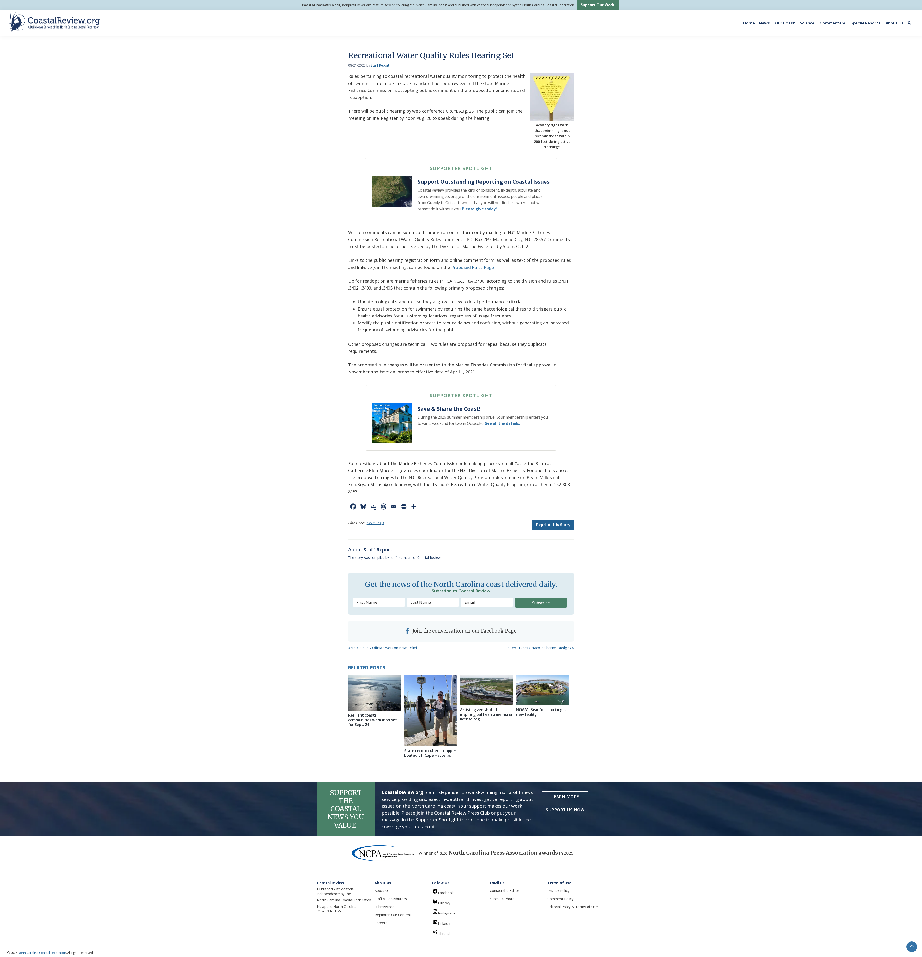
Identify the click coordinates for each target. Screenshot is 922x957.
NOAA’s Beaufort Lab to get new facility (541, 712)
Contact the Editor (504, 890)
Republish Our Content (393, 914)
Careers (381, 922)
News (764, 23)
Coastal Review (315, 5)
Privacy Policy (558, 890)
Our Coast (785, 23)
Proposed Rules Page (472, 267)
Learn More (565, 796)
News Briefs (375, 523)
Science (807, 23)
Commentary (832, 23)
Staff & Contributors (391, 898)
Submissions (384, 906)
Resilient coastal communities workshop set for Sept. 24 (372, 720)
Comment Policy (560, 898)
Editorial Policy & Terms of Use (572, 906)
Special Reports (865, 23)
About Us (895, 23)
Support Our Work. (598, 4)
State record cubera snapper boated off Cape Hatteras (430, 753)
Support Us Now (565, 809)
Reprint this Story (553, 525)
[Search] (910, 23)
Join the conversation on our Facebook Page (463, 631)
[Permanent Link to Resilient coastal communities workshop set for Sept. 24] (374, 693)
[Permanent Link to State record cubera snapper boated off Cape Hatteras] (430, 710)
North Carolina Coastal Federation (344, 899)
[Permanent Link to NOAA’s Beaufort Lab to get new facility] (542, 690)
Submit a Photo (502, 898)
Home (749, 23)
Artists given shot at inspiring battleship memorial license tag (486, 714)
